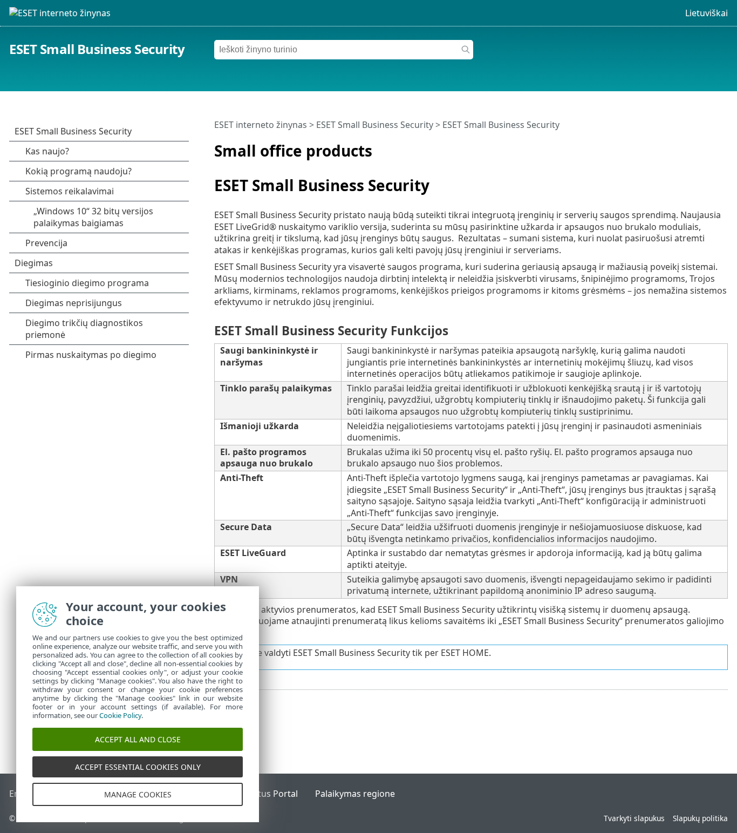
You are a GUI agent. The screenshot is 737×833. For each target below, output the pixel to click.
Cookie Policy (120, 715)
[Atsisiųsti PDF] (706, 146)
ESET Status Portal (260, 794)
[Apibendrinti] (722, 146)
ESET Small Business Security (97, 49)
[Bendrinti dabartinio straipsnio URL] (689, 146)
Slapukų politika (700, 818)
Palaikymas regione (355, 794)
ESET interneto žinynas (260, 125)
